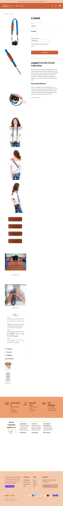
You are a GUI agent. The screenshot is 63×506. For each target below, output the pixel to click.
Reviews (35, 484)
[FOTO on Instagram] (9, 496)
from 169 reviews (10, 432)
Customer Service (28, 482)
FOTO (13, 498)
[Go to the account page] (55, 6)
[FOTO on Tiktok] (11, 496)
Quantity (33, 31)
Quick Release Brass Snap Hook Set (8, 376)
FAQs (25, 486)
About (34, 482)
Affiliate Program (28, 480)
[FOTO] (5, 6)
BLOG (21, 5)
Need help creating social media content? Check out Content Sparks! (31, 1)
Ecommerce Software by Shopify (11, 500)
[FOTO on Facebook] (5, 496)
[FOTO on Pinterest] (7, 496)
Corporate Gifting (28, 484)
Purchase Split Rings (35, 97)
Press (34, 480)
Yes (33, 46)
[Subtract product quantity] (32, 34)
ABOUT (17, 5)
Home (6, 13)
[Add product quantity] (36, 34)
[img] (11, 429)
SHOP (11, 5)
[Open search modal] (52, 6)
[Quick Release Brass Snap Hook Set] (8, 365)
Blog (34, 486)
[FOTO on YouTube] (13, 496)
